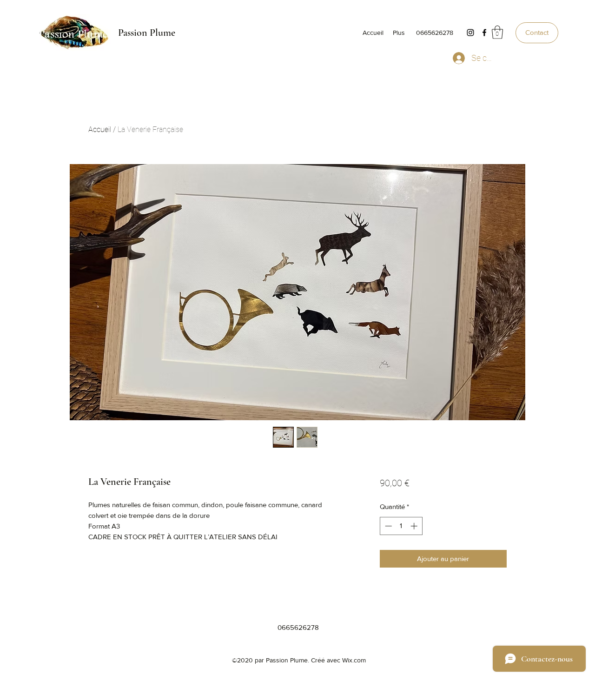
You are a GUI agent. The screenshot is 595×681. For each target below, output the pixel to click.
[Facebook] (484, 32)
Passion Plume (146, 32)
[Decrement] (387, 526)
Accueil (99, 129)
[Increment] (415, 526)
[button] (497, 32)
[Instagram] (470, 32)
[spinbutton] (401, 526)
